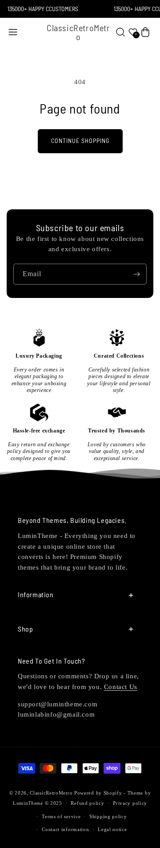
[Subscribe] (136, 274)
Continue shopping (80, 140)
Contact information (65, 829)
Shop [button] (25, 628)
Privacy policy (130, 803)
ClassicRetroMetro (51, 792)
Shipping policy (108, 816)
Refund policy (87, 803)
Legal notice (112, 829)
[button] (13, 32)
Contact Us (120, 686)
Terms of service (61, 816)
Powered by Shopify (98, 792)
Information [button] (36, 594)
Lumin (28, 803)
